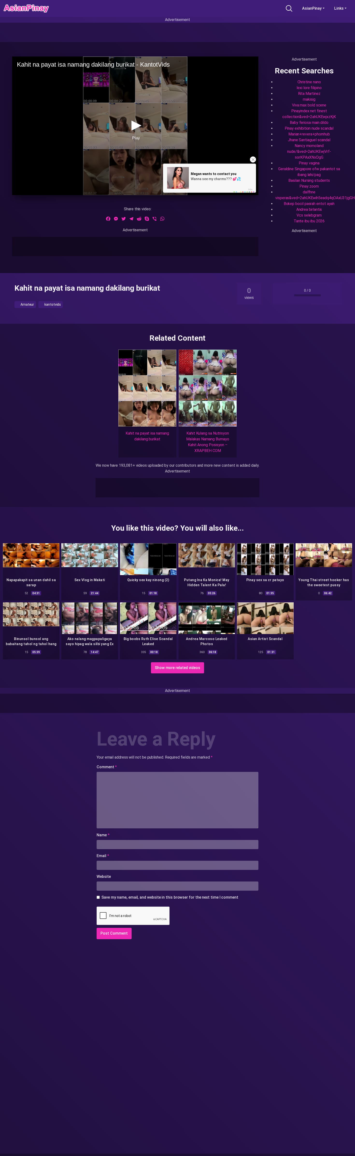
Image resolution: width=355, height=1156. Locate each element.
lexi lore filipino (309, 87)
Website (104, 876)
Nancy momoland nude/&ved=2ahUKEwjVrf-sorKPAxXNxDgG (309, 151)
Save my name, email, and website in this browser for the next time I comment (169, 897)
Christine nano (309, 82)
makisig (309, 99)
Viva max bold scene (309, 105)
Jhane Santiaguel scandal (309, 140)
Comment (107, 767)
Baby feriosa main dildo (309, 122)
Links (339, 8)
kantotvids (52, 304)
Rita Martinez (309, 93)
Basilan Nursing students (309, 180)
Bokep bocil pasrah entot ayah (309, 203)
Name (103, 835)
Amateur (27, 304)
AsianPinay (312, 8)
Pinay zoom (309, 186)
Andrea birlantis (309, 209)
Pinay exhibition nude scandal (309, 128)
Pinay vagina (309, 163)
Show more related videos (177, 667)
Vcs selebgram (309, 215)
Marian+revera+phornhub (309, 134)
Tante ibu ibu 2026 (309, 221)
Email (103, 855)
